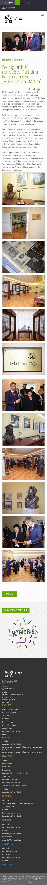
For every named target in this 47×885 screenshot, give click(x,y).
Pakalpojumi (7, 728)
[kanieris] (23, 633)
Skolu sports (7, 837)
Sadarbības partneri (16, 610)
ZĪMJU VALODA (8, 8)
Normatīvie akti (8, 722)
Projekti (5, 735)
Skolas (5, 760)
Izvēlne (42, 15)
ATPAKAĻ (10, 594)
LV (23, 3)
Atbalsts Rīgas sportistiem (12, 840)
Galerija (5, 741)
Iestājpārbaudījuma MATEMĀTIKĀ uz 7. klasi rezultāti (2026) (22, 748)
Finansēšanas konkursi (11, 731)
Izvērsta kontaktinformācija (12, 695)
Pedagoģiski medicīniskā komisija (15, 773)
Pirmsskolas (7, 764)
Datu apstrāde (7, 697)
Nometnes (6, 854)
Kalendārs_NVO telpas (10, 709)
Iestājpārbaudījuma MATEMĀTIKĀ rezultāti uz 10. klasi (22, 752)
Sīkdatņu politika (8, 700)
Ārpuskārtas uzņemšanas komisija (15, 786)
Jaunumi (5, 716)
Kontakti (5, 719)
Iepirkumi (5, 738)
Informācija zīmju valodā (11, 744)
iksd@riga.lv (9, 689)
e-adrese (5, 692)
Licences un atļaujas (10, 779)
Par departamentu (9, 712)
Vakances (6, 776)
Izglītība (6, 59)
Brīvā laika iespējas (9, 851)
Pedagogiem (7, 770)
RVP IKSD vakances (9, 725)
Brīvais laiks (6, 767)
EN (29, 3)
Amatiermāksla (8, 807)
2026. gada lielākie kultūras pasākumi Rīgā (18, 803)
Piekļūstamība (7, 702)
